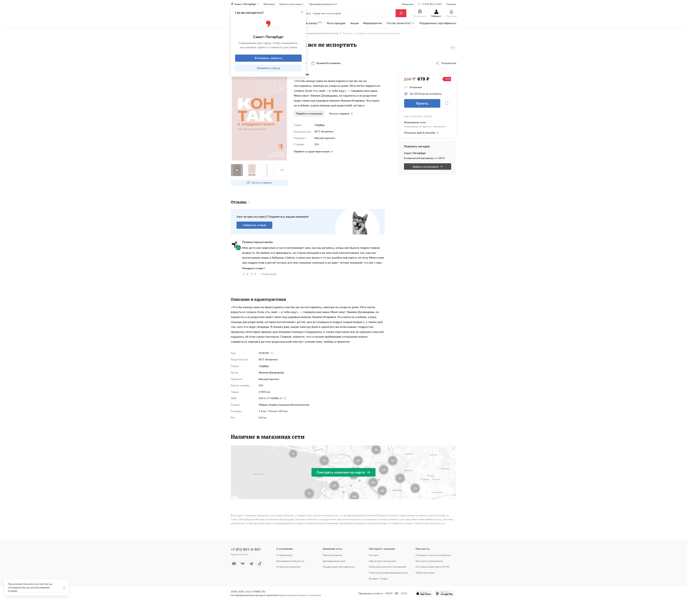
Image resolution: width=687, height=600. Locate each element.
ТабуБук (320, 124)
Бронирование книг (334, 560)
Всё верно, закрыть (268, 58)
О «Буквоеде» (284, 555)
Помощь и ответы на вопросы (433, 555)
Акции (354, 23)
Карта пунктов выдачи (382, 560)
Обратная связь (425, 572)
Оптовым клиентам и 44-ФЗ (432, 566)
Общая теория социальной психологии (284, 404)
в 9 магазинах (425, 158)
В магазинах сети (415, 122)
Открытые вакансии (288, 566)
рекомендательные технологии (302, 595)
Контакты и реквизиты (429, 560)
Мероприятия (372, 23)
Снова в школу (309, 23)
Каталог (374, 555)
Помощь (451, 3)
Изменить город (268, 68)
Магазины (269, 3)
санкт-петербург (415, 153)
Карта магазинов (332, 555)
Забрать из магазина (425, 166)
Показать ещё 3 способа (419, 132)
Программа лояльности (290, 560)
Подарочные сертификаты (437, 23)
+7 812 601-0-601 (246, 549)
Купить (422, 103)
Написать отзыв (254, 225)
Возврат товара (378, 578)
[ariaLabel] (64, 587)
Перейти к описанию (309, 113)
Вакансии (407, 3)
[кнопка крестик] (301, 11)
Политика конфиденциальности (388, 572)
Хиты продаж (336, 23)
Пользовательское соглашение (387, 566)
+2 (282, 170)
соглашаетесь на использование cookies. (29, 589)
